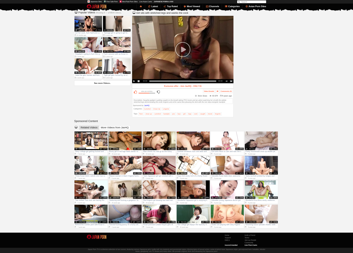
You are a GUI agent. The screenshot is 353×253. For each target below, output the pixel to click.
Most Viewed (193, 6)
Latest (154, 6)
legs (189, 114)
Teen (141, 114)
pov (173, 114)
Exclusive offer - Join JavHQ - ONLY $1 (183, 86)
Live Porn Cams (251, 245)
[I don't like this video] (158, 92)
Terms (247, 238)
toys (179, 114)
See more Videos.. (102, 83)
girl (184, 114)
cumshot (157, 114)
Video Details (209, 91)
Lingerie (166, 109)
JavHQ (146, 105)
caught (202, 114)
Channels (213, 6)
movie (210, 114)
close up (148, 114)
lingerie (218, 114)
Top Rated (172, 6)
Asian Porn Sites (257, 6)
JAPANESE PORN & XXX (163, 2)
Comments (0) (226, 91)
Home (227, 235)
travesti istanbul (231, 245)
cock (195, 114)
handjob (166, 114)
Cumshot (147, 109)
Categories (234, 6)
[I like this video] (135, 92)
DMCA (227, 240)
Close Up (156, 109)
